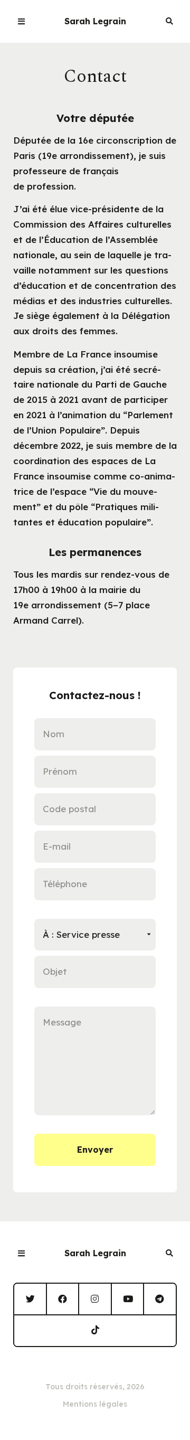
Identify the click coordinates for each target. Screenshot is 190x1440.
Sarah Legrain (95, 21)
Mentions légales (95, 1404)
